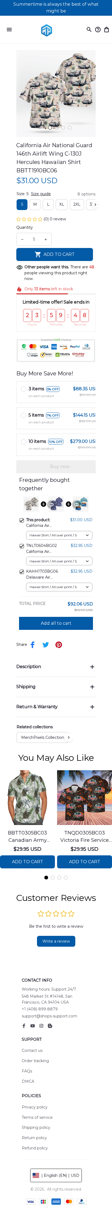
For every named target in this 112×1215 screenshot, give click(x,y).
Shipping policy (36, 1127)
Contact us (32, 1050)
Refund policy (35, 1148)
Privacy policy (35, 1107)
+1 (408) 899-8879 (40, 1009)
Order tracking (35, 1060)
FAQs (27, 1071)
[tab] (50, 127)
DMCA (28, 1081)
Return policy (34, 1137)
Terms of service (37, 1117)
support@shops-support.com (49, 1016)
